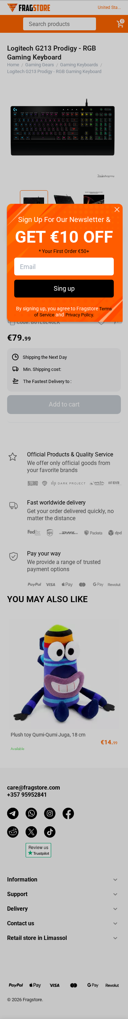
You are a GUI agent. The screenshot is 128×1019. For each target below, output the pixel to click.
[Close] (117, 210)
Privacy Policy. (79, 314)
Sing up (64, 288)
